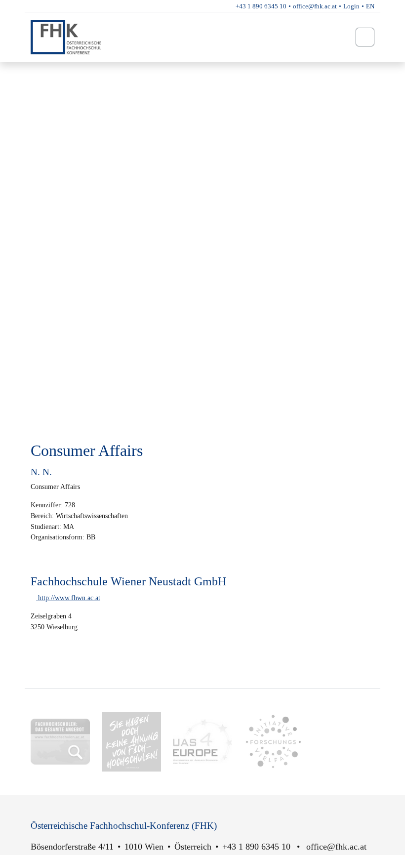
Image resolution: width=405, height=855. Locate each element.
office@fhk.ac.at (315, 6)
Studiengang (61, 71)
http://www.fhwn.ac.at (68, 598)
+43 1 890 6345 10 (261, 6)
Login (351, 6)
